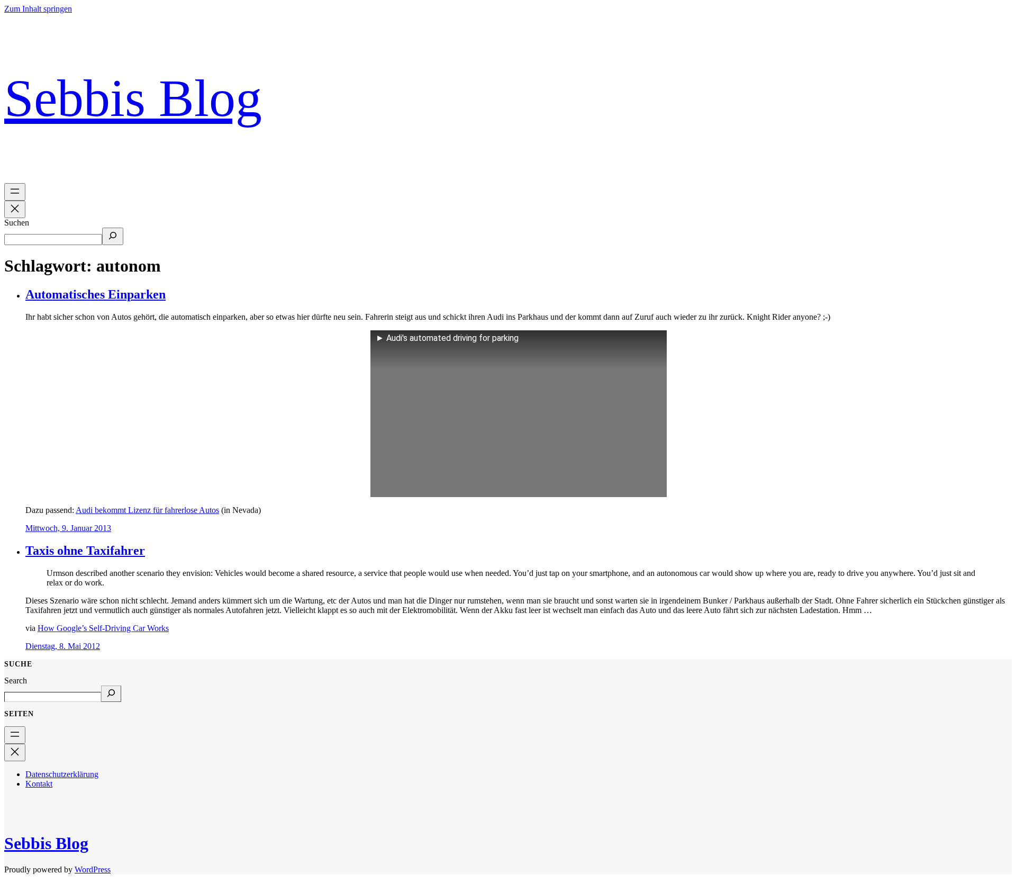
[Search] (111, 694)
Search (15, 680)
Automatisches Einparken (95, 294)
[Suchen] (112, 236)
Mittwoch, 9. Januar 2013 (68, 528)
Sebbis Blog (133, 98)
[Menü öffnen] (14, 192)
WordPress (93, 869)
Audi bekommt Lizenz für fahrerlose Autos (147, 510)
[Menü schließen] (14, 209)
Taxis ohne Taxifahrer (85, 550)
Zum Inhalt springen (38, 8)
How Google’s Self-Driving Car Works (103, 628)
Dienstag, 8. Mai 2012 (62, 646)
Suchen (16, 222)
